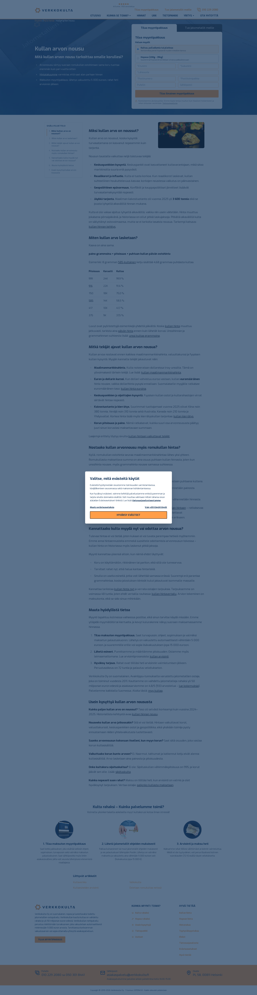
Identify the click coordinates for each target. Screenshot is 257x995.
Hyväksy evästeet (128, 515)
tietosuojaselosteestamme (146, 500)
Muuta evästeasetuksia (102, 507)
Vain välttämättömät (156, 507)
